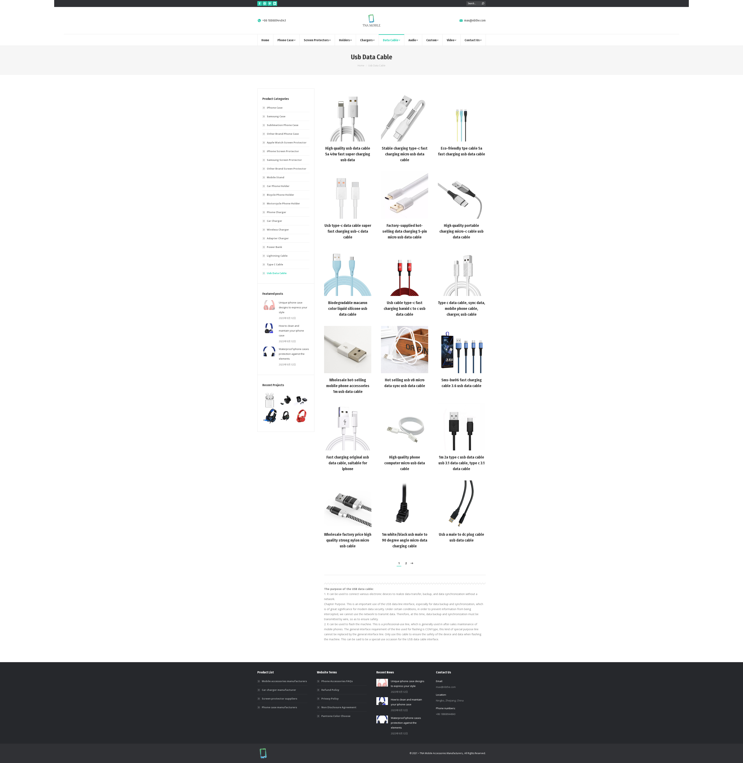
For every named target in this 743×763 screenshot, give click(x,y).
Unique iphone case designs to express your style (293, 307)
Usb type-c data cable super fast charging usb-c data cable (347, 231)
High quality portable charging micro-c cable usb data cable (461, 231)
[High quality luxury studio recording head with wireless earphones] (301, 416)
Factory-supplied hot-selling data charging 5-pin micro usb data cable (404, 231)
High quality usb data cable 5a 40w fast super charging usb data (347, 154)
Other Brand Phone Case (283, 133)
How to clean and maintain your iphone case (291, 330)
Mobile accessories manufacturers (284, 681)
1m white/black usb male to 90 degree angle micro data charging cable (404, 540)
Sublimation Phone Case (282, 125)
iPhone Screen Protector (283, 151)
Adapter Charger (278, 238)
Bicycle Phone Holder (280, 194)
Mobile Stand (275, 177)
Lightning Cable (277, 255)
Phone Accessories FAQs (337, 681)
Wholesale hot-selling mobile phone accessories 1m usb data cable (347, 386)
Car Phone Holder (278, 186)
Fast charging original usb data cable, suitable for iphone (347, 463)
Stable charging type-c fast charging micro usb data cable (404, 154)
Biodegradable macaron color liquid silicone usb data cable (347, 308)
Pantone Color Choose (335, 716)
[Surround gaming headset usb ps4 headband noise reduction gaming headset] (270, 416)
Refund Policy (330, 690)
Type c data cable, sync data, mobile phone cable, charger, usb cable (461, 308)
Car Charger (274, 221)
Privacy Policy (330, 698)
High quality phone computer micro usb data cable (404, 463)
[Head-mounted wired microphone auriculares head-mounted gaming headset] (286, 416)
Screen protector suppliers (279, 698)
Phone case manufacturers (279, 707)
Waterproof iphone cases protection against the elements (294, 353)
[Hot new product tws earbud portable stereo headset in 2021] (270, 400)
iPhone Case (274, 107)
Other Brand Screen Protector (286, 168)
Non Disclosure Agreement (338, 707)
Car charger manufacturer (279, 690)
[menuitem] (265, 40)
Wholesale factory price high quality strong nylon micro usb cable (347, 540)
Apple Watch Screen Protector (286, 142)
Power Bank (274, 247)
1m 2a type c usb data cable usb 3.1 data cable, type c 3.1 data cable (461, 463)
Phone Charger (276, 212)
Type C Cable (275, 264)
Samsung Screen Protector (284, 160)
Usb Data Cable (277, 273)
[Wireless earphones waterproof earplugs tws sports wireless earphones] (286, 400)
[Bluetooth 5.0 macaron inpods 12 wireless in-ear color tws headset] (301, 400)
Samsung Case (276, 116)
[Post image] (347, 117)
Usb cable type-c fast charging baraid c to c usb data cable (404, 308)
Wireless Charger (278, 229)
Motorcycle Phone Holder (283, 203)
